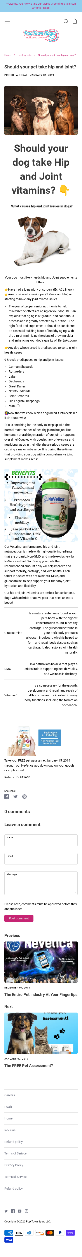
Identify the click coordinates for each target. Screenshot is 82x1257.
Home (8, 1118)
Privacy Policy (13, 1165)
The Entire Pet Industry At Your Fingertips (40, 994)
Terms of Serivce (15, 1153)
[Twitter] (4, 1211)
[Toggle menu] (7, 21)
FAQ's (8, 1107)
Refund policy (13, 1142)
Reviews (10, 1130)
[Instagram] (24, 1211)
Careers (9, 1095)
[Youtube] (18, 1211)
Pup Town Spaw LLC (38, 1221)
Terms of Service (15, 1177)
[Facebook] (11, 1211)
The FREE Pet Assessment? (28, 1065)
